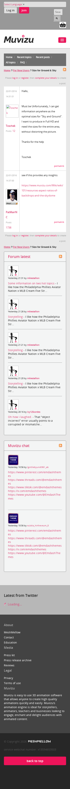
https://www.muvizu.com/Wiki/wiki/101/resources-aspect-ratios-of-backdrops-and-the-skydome (42, 190)
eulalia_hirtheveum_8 (38, 525)
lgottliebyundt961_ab (38, 467)
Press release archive (18, 660)
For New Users (21, 70)
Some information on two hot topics (31, 283)
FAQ (22, 62)
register (25, 78)
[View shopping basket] (63, 24)
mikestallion (33, 278)
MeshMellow (12, 632)
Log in (10, 10)
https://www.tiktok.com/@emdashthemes (35, 487)
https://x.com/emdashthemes (27, 491)
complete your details (46, 78)
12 (13, 131)
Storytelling (16, 317)
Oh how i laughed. (20, 417)
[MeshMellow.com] (39, 741)
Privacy (8, 678)
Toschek (10, 126)
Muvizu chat (18, 445)
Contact (9, 637)
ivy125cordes (33, 412)
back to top (35, 761)
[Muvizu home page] (19, 38)
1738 (8, 227)
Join (24, 10)
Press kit (9, 655)
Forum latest (19, 256)
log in (15, 78)
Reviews (9, 665)
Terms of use (12, 683)
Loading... (14, 604)
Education (10, 642)
